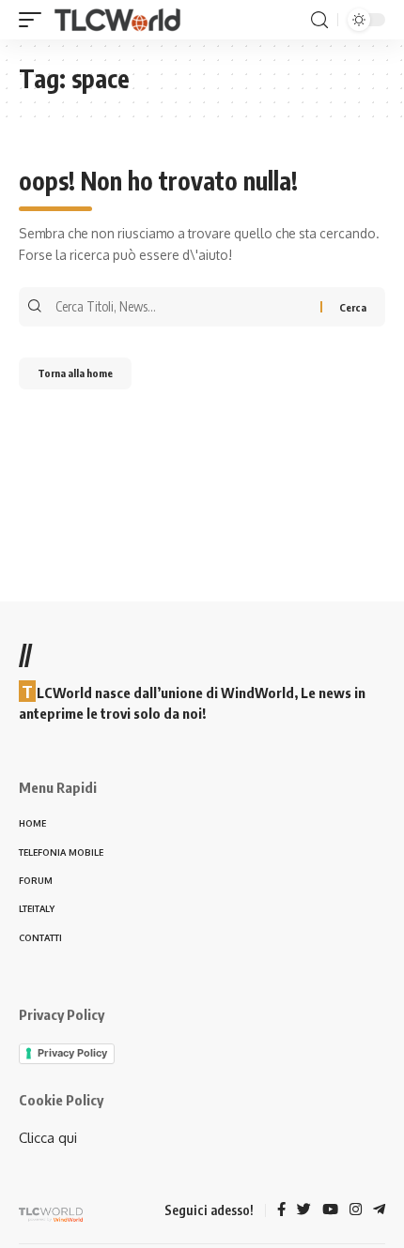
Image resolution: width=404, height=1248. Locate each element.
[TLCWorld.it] (117, 20)
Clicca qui (48, 1138)
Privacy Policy (72, 1052)
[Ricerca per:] (185, 307)
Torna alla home (75, 373)
